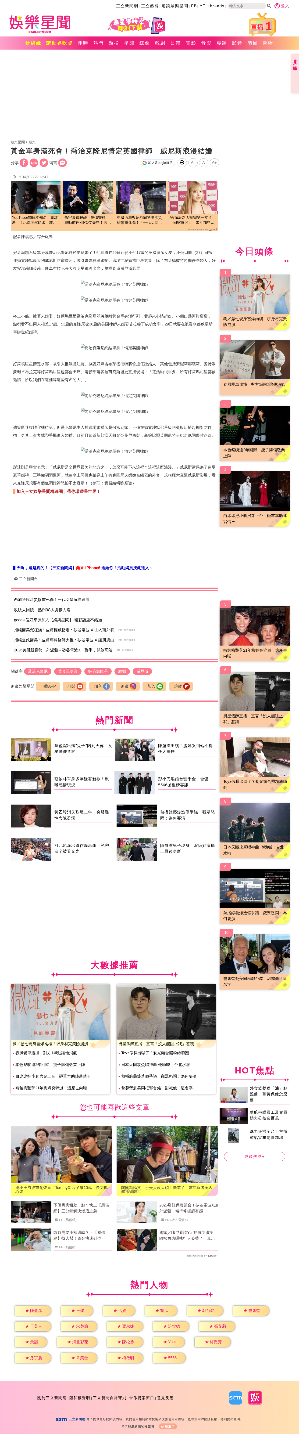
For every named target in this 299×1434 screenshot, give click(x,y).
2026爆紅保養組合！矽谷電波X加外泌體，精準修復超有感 (188, 1208)
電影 (191, 43)
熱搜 (114, 43)
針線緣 (33, 43)
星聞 (129, 43)
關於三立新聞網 (52, 1398)
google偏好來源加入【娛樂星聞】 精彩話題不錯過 (58, 620)
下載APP (48, 686)
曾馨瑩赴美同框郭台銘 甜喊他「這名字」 (159, 1088)
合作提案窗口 (141, 1398)
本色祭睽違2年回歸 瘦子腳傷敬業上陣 (50, 1064)
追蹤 (125, 686)
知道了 (170, 1426)
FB (194, 6)
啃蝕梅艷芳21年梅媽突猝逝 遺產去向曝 (51, 1088)
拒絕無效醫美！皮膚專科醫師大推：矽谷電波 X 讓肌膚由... (66, 640)
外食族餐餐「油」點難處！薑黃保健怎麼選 (269, 1094)
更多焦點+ (254, 1156)
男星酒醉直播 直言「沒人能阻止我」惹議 (156, 1044)
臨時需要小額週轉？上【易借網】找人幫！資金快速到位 (79, 1235)
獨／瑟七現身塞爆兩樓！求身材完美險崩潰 (50, 1044)
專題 (222, 43)
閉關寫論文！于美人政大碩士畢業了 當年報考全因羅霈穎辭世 (167, 1190)
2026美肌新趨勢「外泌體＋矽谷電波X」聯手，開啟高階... (65, 650)
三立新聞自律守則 (110, 1398)
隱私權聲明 (79, 1398)
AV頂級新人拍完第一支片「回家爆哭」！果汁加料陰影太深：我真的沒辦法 (192, 220)
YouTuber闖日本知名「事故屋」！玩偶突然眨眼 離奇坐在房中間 (35, 220)
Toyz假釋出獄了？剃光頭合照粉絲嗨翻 (155, 1053)
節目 (252, 43)
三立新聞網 (127, 6)
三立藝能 (150, 6)
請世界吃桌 (59, 43)
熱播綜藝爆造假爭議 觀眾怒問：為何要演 (159, 1076)
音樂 (206, 43)
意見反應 (165, 1398)
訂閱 (71, 686)
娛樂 (32, 142)
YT (203, 6)
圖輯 (268, 43)
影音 (237, 43)
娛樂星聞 (18, 142)
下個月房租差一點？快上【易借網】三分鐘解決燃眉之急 (81, 1208)
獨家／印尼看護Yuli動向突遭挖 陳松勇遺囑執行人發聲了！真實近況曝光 (188, 1236)
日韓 (175, 43)
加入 (98, 686)
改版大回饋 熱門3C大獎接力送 (42, 610)
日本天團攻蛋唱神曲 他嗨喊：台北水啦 (155, 1064)
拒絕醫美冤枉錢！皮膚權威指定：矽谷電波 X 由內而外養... (66, 630)
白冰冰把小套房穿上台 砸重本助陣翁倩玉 (53, 1076)
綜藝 (144, 43)
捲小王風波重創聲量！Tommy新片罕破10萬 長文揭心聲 (61, 1190)
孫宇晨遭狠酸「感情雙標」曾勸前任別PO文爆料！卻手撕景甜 (87, 220)
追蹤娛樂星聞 (175, 6)
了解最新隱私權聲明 (139, 1426)
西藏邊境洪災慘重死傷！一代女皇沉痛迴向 (51, 599)
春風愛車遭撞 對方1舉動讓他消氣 (46, 1053)
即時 (83, 43)
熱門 (98, 43)
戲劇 (160, 43)
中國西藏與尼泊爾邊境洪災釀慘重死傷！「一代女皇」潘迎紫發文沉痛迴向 (139, 220)
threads (216, 6)
